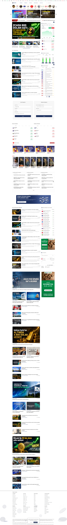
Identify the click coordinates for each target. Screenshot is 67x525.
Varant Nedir (24, 512)
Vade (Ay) (16, 108)
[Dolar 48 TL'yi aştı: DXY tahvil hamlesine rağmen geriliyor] (19, 14)
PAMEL (34, 504)
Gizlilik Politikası (46, 509)
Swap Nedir (14, 512)
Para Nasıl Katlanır (25, 510)
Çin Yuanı (15, 138)
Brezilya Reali (14, 501)
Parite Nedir (14, 516)
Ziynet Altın (35, 508)
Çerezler (46, 510)
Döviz (16, 125)
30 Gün (49, 54)
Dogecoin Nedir (14, 510)
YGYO (34, 502)
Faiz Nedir (14, 515)
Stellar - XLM (24, 503)
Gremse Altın (35, 509)
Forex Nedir (14, 511)
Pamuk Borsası (46, 501)
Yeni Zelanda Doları (15, 504)
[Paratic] (14, 2)
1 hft (44, 38)
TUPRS (34, 501)
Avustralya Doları (16, 130)
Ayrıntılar (31, 522)
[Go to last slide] (11, 14)
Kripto (29, 125)
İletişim (45, 513)
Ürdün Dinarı (14, 502)
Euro (36, 127)
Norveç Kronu (14, 495)
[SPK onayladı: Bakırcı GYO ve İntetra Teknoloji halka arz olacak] (33, 14)
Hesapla (23, 116)
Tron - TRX (24, 501)
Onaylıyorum (35, 522)
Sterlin (36, 133)
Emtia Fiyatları (46, 494)
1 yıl (51, 38)
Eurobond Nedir (14, 514)
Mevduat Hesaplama (44, 102)
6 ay (49, 38)
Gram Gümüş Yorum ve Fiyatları (48, 502)
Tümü (53, 38)
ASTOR (34, 503)
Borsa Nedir (24, 511)
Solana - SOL (24, 495)
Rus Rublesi (15, 127)
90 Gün (53, 54)
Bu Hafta (53, 67)
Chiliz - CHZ (24, 494)
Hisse (19, 125)
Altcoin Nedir (14, 509)
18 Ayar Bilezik (35, 510)
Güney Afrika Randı (16, 133)
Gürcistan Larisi (14, 503)
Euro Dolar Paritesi (47, 503)
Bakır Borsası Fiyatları (47, 504)
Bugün (46, 67)
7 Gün (46, 54)
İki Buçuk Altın (35, 507)
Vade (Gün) (37, 108)
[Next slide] (66, 0)
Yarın (49, 67)
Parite (22, 125)
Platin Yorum (46, 495)
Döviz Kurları (49, 23)
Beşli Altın (35, 511)
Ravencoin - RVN (25, 502)
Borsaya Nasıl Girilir (25, 509)
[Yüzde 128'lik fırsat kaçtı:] (48, 14)
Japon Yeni (37, 130)
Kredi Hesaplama (22, 102)
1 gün (42, 38)
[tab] (18, 38)
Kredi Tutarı (16, 111)
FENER (34, 495)
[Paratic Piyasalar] (53, 22)
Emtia (26, 125)
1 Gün (43, 54)
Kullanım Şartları (47, 512)
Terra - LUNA (24, 504)
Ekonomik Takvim (45, 65)
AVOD (34, 494)
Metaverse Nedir (14, 513)
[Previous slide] (0, 0)
